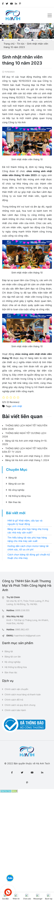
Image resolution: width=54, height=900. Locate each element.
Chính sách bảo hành (15, 710)
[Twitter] (7, 3)
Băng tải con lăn (16, 483)
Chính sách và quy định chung (20, 705)
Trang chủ (9, 43)
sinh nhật (17, 406)
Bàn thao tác (14, 502)
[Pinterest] (20, 3)
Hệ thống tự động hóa (19, 496)
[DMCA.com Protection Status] (9, 790)
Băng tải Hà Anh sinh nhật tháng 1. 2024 (27, 460)
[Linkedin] (16, 3)
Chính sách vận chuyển (16, 689)
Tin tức (20, 43)
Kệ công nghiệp (16, 490)
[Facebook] (3, 3)
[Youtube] (11, 3)
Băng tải (12, 477)
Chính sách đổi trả (14, 699)
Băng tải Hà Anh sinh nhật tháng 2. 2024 (27, 456)
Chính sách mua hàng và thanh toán (23, 694)
